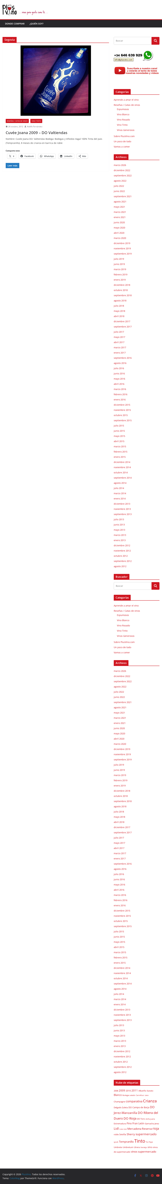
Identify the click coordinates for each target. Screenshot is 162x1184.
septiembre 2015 (123, 420)
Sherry (131, 1134)
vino (150, 1147)
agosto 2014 (120, 482)
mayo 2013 (119, 529)
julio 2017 (119, 331)
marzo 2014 (120, 493)
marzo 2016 (120, 389)
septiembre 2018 (123, 295)
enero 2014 (120, 498)
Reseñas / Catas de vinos (17, 121)
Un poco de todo (122, 141)
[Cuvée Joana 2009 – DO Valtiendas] (56, 80)
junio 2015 (119, 430)
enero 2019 (120, 279)
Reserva (147, 1128)
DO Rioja (130, 1118)
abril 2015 (119, 441)
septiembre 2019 (123, 253)
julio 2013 (119, 519)
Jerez (157, 1123)
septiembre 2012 (123, 561)
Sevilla (122, 1134)
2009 (122, 1090)
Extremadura (120, 1123)
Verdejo (143, 1147)
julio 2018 (119, 305)
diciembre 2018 (122, 284)
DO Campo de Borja (138, 1107)
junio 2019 (119, 264)
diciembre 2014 (122, 462)
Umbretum (128, 1147)
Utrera (137, 1147)
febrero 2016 (120, 394)
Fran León (138, 1123)
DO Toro (141, 1119)
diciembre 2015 (122, 404)
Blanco (118, 1095)
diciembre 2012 (122, 545)
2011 (134, 1090)
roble (116, 1134)
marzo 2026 (120, 165)
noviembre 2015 (122, 409)
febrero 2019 (120, 274)
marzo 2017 (120, 347)
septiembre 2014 (123, 477)
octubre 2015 (121, 415)
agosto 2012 (120, 566)
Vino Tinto (36, 121)
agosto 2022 (120, 180)
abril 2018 (119, 316)
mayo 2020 (119, 227)
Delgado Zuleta (121, 1107)
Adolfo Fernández (34, 126)
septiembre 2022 (123, 175)
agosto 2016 (120, 363)
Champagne (119, 1101)
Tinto (139, 1141)
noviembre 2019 (122, 248)
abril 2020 (119, 232)
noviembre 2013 (122, 508)
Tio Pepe (149, 1142)
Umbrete (118, 1147)
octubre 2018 (121, 290)
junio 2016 (119, 373)
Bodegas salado (128, 1095)
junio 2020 (119, 222)
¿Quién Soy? (36, 23)
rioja (156, 1128)
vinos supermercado (143, 1151)
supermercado (146, 1134)
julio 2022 (119, 185)
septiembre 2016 (123, 357)
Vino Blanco (123, 114)
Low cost (123, 1129)
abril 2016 (119, 383)
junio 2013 (119, 524)
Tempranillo (126, 1141)
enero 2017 (120, 352)
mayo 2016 (119, 378)
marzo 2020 (120, 238)
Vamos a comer (122, 146)
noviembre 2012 (122, 550)
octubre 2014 (121, 472)
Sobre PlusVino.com (124, 136)
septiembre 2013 (123, 514)
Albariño (142, 1090)
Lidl (116, 1128)
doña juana (150, 1119)
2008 (116, 1090)
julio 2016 (119, 368)
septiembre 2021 (123, 196)
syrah (116, 1142)
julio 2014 (119, 488)
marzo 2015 (120, 446)
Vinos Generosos (125, 130)
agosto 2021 (120, 201)
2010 (128, 1090)
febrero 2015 (120, 451)
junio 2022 (119, 191)
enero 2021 (120, 217)
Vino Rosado (123, 119)
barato (150, 1090)
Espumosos (123, 109)
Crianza (150, 1100)
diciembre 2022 (122, 170)
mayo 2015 (119, 436)
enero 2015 (120, 456)
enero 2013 (120, 540)
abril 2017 (119, 342)
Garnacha (149, 1123)
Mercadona (134, 1128)
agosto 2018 (120, 300)
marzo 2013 (120, 535)
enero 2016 (120, 399)
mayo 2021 (119, 206)
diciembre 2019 (122, 243)
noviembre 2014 (122, 467)
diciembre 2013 (122, 503)
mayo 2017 (119, 337)
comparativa (134, 1101)
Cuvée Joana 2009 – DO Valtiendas (36, 132)
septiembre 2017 (123, 326)
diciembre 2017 (122, 321)
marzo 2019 (120, 269)
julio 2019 (119, 258)
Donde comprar (15, 23)
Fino (129, 1123)
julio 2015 (119, 425)
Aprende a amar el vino (126, 99)
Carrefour (140, 1095)
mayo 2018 (119, 310)
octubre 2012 (121, 555)
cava (146, 1095)
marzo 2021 (120, 211)
